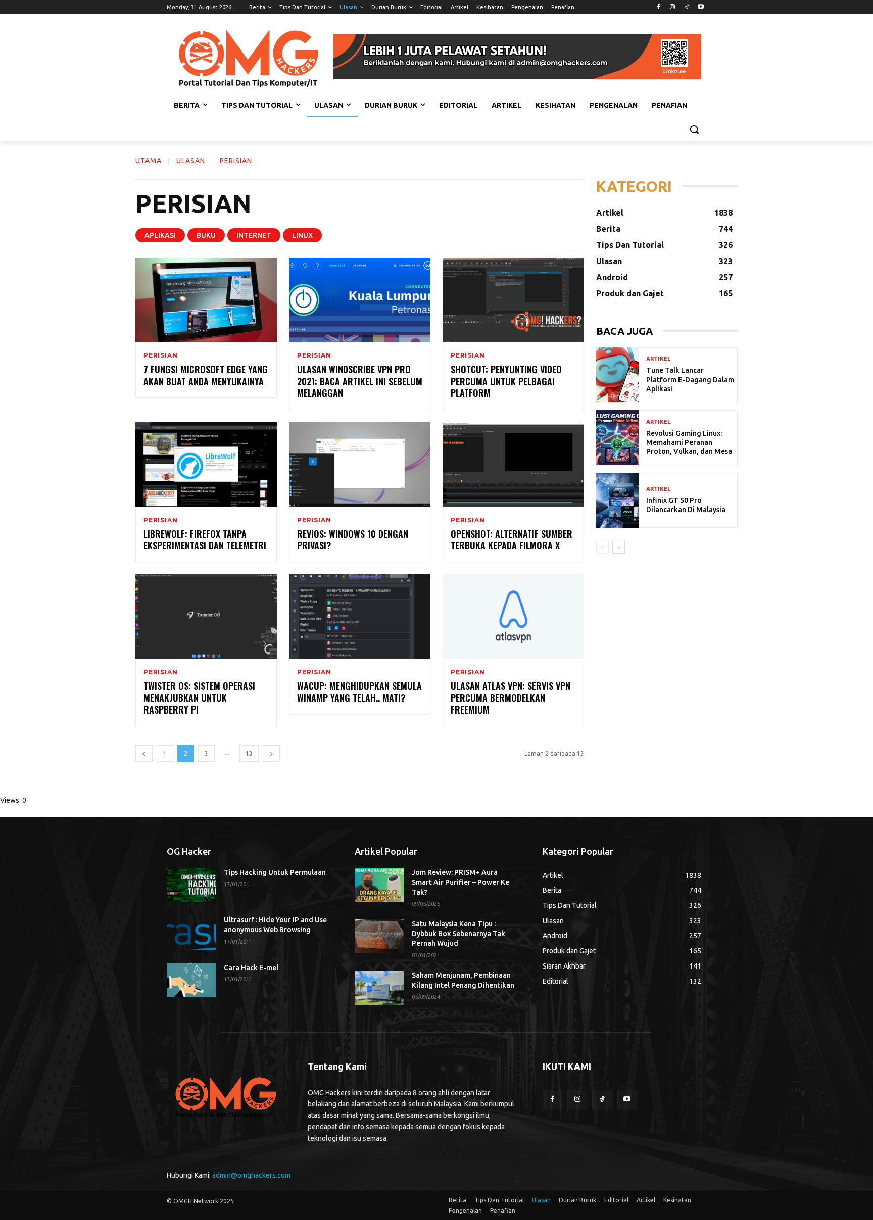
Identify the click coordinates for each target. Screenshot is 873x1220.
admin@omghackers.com (251, 1175)
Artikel (658, 359)
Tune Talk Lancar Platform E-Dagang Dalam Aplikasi (690, 379)
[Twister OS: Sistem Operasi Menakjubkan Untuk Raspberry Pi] (206, 616)
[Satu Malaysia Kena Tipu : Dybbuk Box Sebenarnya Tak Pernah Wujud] (379, 936)
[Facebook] (658, 7)
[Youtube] (700, 7)
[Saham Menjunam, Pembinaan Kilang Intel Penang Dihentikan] (379, 988)
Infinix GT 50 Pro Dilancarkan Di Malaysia (685, 505)
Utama (148, 161)
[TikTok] (686, 7)
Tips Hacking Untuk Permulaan (275, 872)
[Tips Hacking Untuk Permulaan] (191, 885)
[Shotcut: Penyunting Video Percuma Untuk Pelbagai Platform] (513, 300)
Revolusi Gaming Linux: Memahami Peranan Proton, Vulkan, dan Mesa (689, 442)
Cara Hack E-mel (251, 967)
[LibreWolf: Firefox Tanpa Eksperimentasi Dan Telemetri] (206, 464)
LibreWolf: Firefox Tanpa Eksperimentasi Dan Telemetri (204, 539)
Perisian (160, 355)
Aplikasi (160, 235)
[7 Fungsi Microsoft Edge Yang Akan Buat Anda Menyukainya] (206, 300)
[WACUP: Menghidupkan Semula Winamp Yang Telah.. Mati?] (359, 616)
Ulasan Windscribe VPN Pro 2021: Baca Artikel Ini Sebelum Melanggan (359, 381)
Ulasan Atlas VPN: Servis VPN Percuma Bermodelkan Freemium (510, 697)
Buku (206, 235)
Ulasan (190, 161)
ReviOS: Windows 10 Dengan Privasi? (352, 539)
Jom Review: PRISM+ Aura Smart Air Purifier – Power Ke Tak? (460, 882)
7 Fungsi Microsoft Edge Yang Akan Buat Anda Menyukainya (205, 375)
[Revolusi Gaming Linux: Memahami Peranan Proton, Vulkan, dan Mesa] (617, 437)
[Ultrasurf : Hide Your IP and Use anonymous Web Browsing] (191, 932)
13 (249, 753)
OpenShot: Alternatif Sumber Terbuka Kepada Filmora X (511, 539)
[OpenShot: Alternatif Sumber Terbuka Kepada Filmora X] (513, 464)
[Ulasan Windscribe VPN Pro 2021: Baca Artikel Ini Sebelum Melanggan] (359, 300)
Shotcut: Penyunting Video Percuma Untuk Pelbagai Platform (506, 381)
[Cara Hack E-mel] (191, 980)
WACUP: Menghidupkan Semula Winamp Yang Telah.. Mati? (359, 691)
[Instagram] (672, 7)
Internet (253, 235)
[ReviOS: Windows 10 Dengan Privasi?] (359, 464)
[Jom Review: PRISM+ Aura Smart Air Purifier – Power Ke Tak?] (379, 885)
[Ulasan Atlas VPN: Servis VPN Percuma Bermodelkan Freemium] (513, 616)
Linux (302, 235)
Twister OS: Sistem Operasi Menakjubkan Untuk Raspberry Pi (199, 697)
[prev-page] (144, 753)
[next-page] (271, 753)
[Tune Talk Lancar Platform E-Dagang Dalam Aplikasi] (617, 374)
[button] (694, 129)
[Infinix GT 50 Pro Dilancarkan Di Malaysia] (617, 500)
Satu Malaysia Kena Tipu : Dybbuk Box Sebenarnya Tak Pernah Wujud (458, 933)
